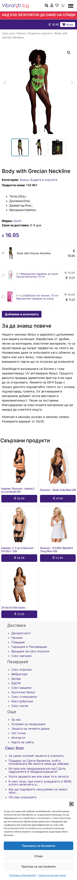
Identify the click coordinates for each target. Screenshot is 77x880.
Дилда (16, 678)
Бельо (21, 33)
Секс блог (14, 748)
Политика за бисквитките (22, 875)
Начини (16, 638)
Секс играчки (21, 669)
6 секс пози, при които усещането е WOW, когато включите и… (40, 783)
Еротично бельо (23, 692)
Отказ (38, 856)
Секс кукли (19, 706)
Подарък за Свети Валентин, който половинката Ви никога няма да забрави (39, 762)
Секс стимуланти (24, 697)
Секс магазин (21, 656)
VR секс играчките (22, 797)
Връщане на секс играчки (30, 651)
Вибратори (19, 674)
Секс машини (21, 688)
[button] (71, 804)
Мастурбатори (22, 701)
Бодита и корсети (40, 33)
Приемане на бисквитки (38, 846)
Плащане (18, 642)
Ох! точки (18, 733)
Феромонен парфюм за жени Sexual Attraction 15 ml (37, 275)
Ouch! (17, 221)
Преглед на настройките (38, 866)
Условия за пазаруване (28, 724)
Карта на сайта (22, 742)
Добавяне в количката (21, 314)
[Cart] (62, 5)
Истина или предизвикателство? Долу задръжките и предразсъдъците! (37, 770)
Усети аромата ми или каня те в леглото (39, 776)
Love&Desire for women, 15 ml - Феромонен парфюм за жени (38, 297)
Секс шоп (8, 33)
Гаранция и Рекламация (29, 647)
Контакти (18, 737)
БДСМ (16, 683)
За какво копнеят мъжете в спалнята (36, 755)
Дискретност (21, 633)
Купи (69, 24)
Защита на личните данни (52, 875)
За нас (16, 719)
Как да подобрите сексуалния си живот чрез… (38, 791)
